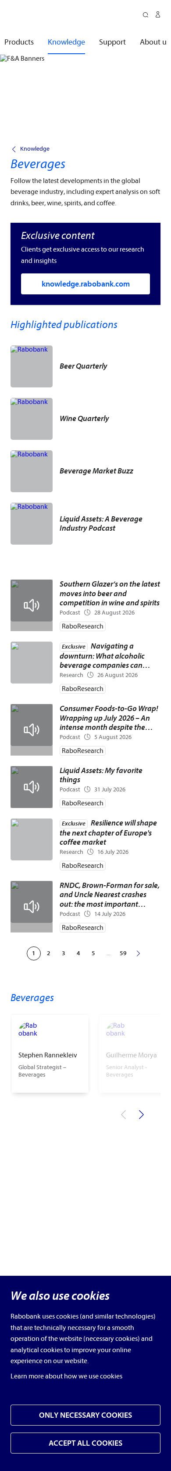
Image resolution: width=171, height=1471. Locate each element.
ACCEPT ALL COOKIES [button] (85, 1443)
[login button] (158, 16)
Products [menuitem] (19, 42)
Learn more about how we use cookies (66, 1376)
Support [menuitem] (112, 42)
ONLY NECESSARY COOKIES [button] (85, 1415)
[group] (50, 1054)
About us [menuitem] (155, 42)
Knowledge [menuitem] (66, 42)
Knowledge (35, 148)
